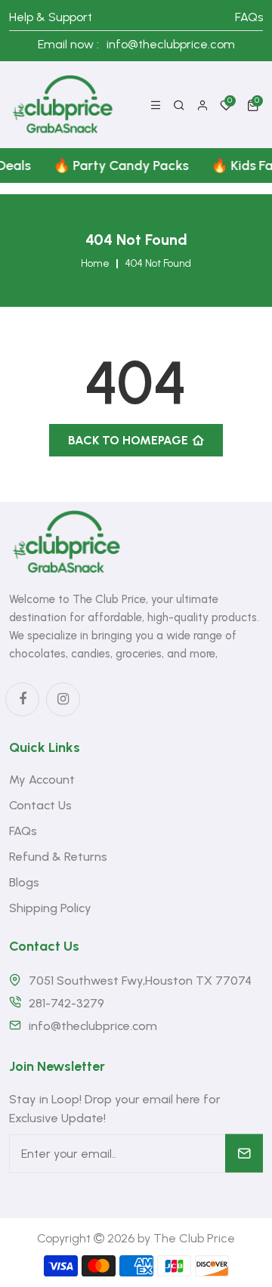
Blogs (24, 882)
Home (95, 263)
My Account (42, 779)
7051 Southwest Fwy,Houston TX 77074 (140, 980)
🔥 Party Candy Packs (116, 165)
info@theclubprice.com (171, 44)
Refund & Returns (58, 856)
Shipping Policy (50, 908)
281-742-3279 (66, 1003)
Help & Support (50, 17)
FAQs (249, 17)
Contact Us (40, 805)
